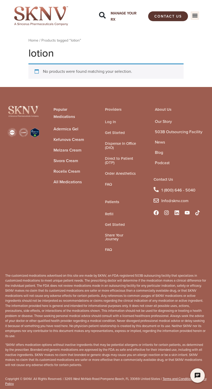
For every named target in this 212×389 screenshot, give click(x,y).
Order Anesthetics (120, 173)
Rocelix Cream (67, 171)
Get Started (115, 133)
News (160, 142)
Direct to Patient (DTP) (119, 160)
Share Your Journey (114, 237)
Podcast (162, 163)
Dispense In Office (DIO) (120, 145)
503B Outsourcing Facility (178, 132)
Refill (109, 214)
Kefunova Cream (69, 139)
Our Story (163, 121)
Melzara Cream (67, 150)
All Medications (68, 182)
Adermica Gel (66, 129)
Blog (159, 152)
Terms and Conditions (178, 378)
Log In (110, 122)
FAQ (108, 184)
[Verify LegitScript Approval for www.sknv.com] (35, 136)
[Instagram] (166, 213)
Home (33, 40)
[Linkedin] (177, 213)
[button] (195, 15)
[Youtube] (187, 213)
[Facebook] (156, 213)
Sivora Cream (66, 161)
